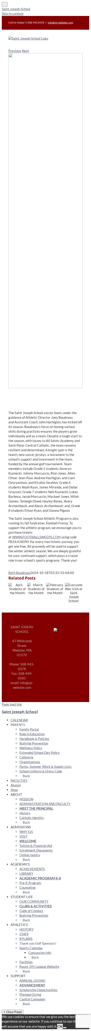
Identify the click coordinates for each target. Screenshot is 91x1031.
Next (25, 51)
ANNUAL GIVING (32, 980)
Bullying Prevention (33, 743)
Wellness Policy (30, 748)
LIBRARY (26, 873)
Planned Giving (30, 994)
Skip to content (13, 14)
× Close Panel (13, 1012)
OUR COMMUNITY (33, 901)
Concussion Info (39, 953)
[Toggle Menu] (5, 4)
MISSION (26, 799)
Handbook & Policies (34, 739)
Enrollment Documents (36, 850)
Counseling (27, 887)
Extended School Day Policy (39, 753)
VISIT (23, 836)
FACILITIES (19, 780)
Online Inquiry (29, 855)
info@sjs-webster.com (60, 22)
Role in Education (32, 734)
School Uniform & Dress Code (40, 771)
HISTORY (26, 929)
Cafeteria (26, 757)
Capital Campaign (32, 999)
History (24, 813)
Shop (14, 790)
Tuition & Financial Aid (35, 846)
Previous (14, 51)
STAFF (24, 934)
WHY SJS (26, 832)
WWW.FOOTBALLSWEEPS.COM (36, 537)
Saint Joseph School (16, 9)
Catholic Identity (31, 818)
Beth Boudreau (19, 573)
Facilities (26, 962)
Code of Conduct (31, 911)
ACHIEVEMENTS (32, 869)
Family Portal (29, 729)
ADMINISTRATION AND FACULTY (44, 804)
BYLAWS (25, 939)
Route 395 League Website (39, 967)
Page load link (12, 704)
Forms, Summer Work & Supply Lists (45, 766)
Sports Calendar (31, 948)
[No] (64, 1027)
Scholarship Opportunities (38, 990)
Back (26, 776)
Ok (60, 1026)
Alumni (16, 785)
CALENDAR (19, 720)
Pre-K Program (30, 883)
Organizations (29, 762)
